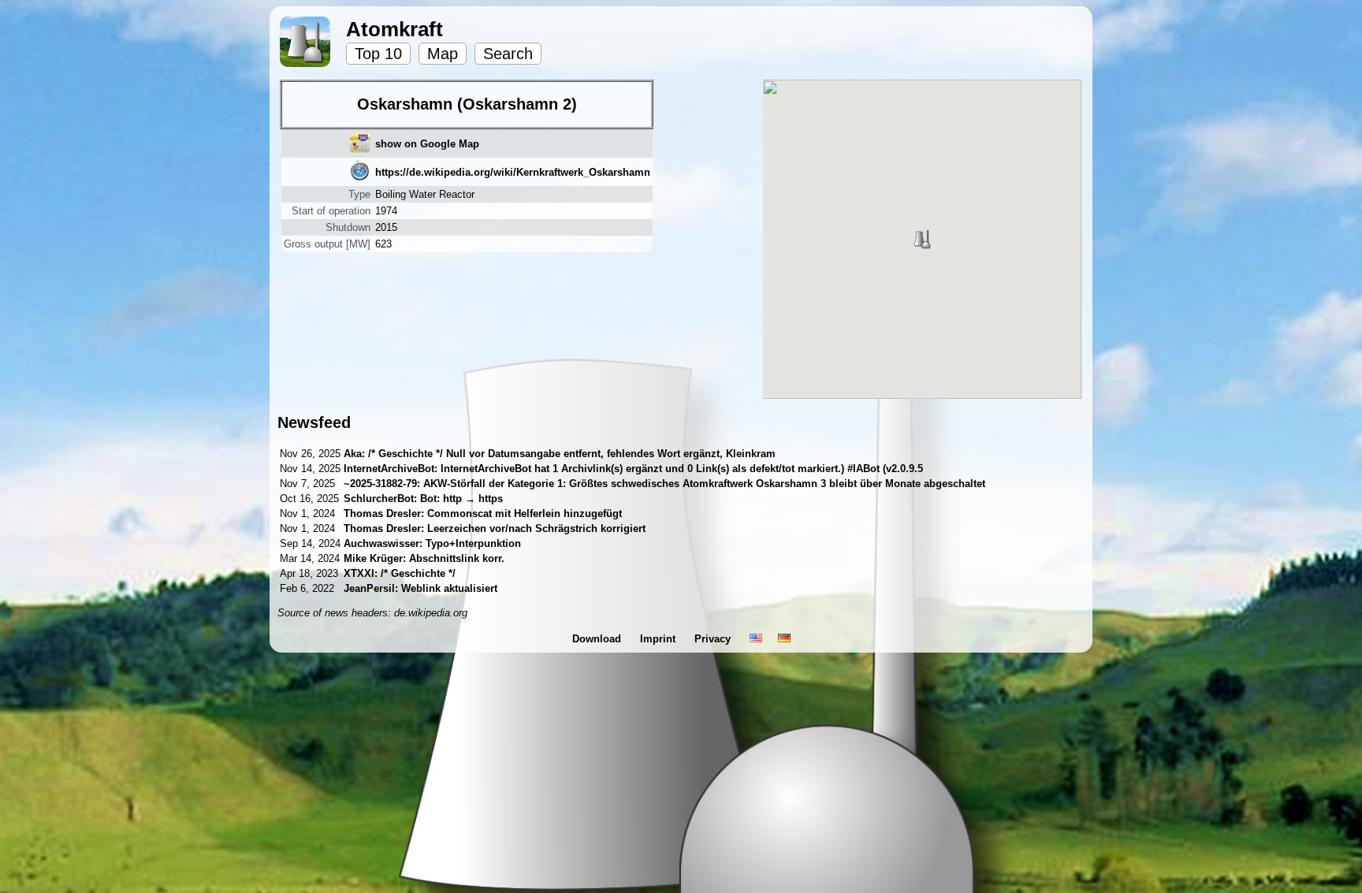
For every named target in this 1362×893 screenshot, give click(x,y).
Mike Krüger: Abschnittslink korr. (424, 558)
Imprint (659, 639)
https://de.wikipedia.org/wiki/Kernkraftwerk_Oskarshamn (512, 172)
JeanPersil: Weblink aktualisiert (420, 588)
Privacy (714, 639)
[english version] (756, 639)
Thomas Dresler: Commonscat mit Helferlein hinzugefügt (483, 513)
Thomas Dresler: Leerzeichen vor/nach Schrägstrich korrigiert (495, 528)
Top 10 (378, 53)
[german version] (784, 639)
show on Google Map (427, 144)
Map (442, 53)
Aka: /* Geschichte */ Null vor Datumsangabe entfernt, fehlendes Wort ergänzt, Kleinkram (560, 454)
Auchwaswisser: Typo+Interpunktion (432, 543)
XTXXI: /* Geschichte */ (400, 573)
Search (508, 53)
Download (598, 639)
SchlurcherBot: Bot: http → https (423, 498)
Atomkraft (394, 29)
